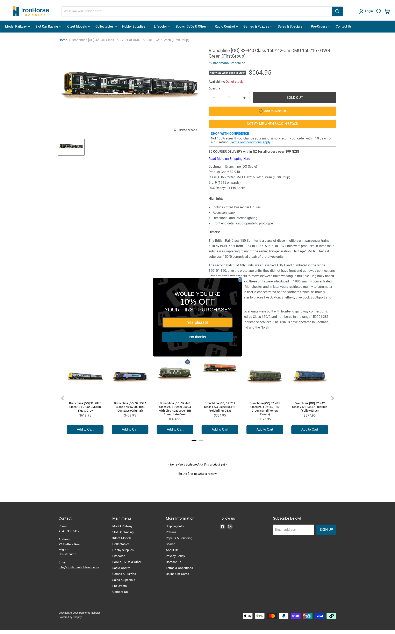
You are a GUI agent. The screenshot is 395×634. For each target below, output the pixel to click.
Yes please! (197, 322)
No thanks (197, 337)
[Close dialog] (240, 279)
